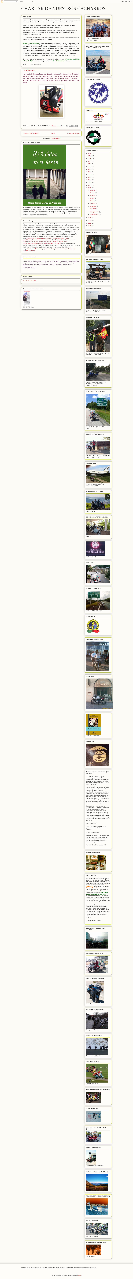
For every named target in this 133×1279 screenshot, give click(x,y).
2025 (90, 225)
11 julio (92, 198)
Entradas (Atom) (55, 138)
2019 (90, 182)
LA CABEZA (29, 70)
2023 (90, 220)
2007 (90, 153)
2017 (90, 177)
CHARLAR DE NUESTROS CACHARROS (63, 8)
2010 (90, 161)
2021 (90, 188)
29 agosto (93, 206)
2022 (90, 217)
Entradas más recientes (31, 133)
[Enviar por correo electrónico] (70, 126)
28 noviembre (94, 214)
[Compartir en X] (74, 126)
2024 (90, 223)
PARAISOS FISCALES (29, 280)
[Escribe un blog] (72, 126)
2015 (90, 172)
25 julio (92, 201)
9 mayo (92, 193)
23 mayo (93, 195)
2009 (90, 158)
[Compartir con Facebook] (76, 126)
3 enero (92, 190)
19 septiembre (94, 212)
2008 (90, 156)
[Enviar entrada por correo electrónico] (66, 126)
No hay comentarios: (58, 126)
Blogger (79, 1275)
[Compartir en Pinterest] (77, 126)
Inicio (53, 133)
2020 (90, 185)
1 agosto (93, 203)
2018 (90, 180)
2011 (90, 164)
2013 (90, 166)
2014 (90, 169)
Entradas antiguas (73, 133)
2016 (90, 174)
